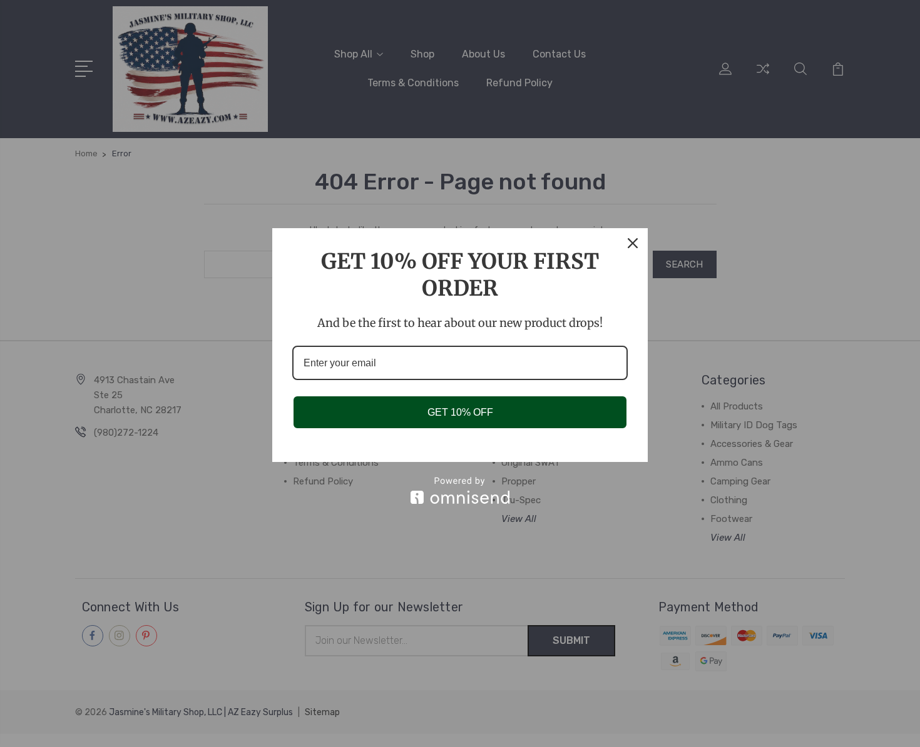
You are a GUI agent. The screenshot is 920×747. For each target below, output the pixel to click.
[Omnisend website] (460, 490)
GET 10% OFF (460, 412)
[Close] (633, 243)
